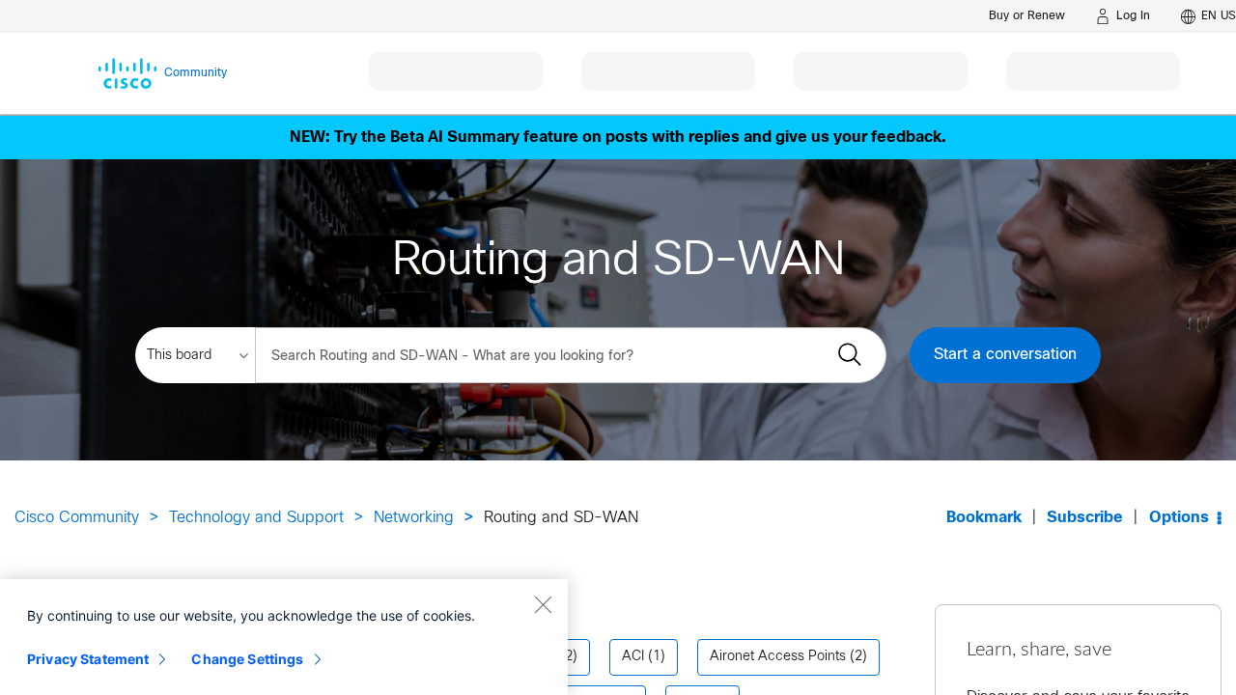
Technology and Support (256, 518)
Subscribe (1085, 518)
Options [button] (1179, 518)
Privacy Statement (88, 659)
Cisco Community (76, 518)
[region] (284, 637)
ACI (633, 657)
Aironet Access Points (778, 657)
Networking (414, 518)
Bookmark (984, 518)
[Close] (542, 604)
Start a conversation (1005, 355)
